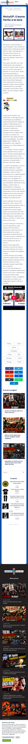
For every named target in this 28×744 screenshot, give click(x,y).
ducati (14, 347)
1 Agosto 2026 (6, 646)
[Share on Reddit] (9, 375)
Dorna (19, 343)
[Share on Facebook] (9, 368)
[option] (20, 1)
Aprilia (9, 343)
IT (18, 1)
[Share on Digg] (18, 375)
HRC (19, 354)
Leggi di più (12, 734)
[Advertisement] (14, 544)
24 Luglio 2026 (6, 693)
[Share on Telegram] (14, 383)
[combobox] (20, 1)
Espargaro (14, 351)
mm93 (20, 358)
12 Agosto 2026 (6, 600)
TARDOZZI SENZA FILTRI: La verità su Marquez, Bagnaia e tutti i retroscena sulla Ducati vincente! (14, 697)
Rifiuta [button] (17, 737)
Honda (10, 354)
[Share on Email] (9, 379)
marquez (9, 358)
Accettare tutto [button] (6, 740)
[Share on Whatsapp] (18, 379)
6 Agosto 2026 (6, 623)
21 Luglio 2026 (6, 718)
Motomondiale (11, 24)
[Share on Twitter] (18, 368)
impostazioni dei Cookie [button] (8, 737)
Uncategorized (18, 24)
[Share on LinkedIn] (18, 372)
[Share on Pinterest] (9, 372)
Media (6, 24)
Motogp (9, 362)
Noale (19, 362)
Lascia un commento (8, 26)
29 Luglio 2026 (6, 670)
